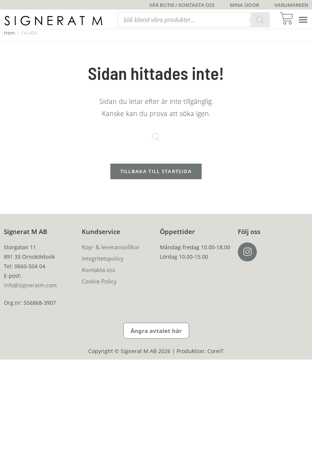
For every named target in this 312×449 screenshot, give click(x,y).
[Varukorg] (289, 18)
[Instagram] (247, 251)
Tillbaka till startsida (156, 171)
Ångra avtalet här (156, 330)
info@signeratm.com (30, 285)
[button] (303, 20)
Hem (9, 32)
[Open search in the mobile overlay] (193, 19)
